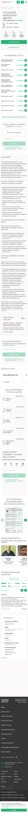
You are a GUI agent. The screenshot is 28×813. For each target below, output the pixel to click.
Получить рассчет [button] (14, 42)
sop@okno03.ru (8, 640)
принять (14, 810)
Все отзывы (4, 590)
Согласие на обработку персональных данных (12, 794)
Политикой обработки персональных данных (10, 805)
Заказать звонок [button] (22, 702)
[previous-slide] (22, 590)
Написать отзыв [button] (14, 579)
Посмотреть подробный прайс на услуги (14, 117)
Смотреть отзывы (8, 331)
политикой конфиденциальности (14, 148)
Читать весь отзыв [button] (5, 609)
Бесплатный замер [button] (14, 47)
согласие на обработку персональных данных (12, 147)
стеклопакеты (6, 252)
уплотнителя (9, 206)
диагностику (15, 174)
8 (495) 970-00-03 (9, 623)
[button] (18, 2)
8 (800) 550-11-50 (9, 624)
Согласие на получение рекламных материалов (13, 797)
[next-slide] (25, 590)
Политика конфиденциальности (9, 792)
